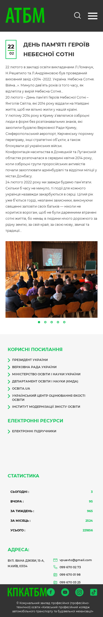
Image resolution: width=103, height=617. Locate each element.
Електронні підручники (34, 431)
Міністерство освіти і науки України (46, 374)
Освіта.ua (21, 388)
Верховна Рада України (34, 367)
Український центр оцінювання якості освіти (48, 398)
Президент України (30, 360)
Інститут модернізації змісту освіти (46, 407)
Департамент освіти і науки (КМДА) (45, 381)
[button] (39, 322)
